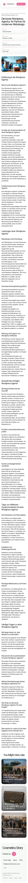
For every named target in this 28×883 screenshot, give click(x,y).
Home (2, 13)
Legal (20, 878)
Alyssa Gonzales (7, 31)
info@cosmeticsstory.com (11, 864)
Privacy (11, 878)
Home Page (7, 860)
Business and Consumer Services (17, 13)
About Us (5, 878)
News (7, 13)
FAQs (21, 860)
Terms (15, 878)
